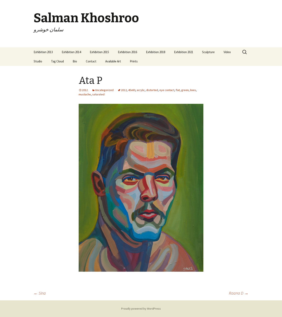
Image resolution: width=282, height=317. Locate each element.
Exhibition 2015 (99, 52)
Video (227, 52)
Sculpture (208, 52)
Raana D (238, 293)
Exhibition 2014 (71, 52)
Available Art (113, 61)
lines (193, 90)
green (185, 90)
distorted (152, 90)
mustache (85, 94)
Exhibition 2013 (43, 52)
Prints (134, 61)
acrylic (141, 90)
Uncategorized (104, 90)
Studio (38, 61)
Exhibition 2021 (183, 52)
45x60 (131, 90)
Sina (40, 293)
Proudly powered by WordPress (141, 308)
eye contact (166, 90)
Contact (91, 61)
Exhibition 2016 (127, 52)
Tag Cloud (57, 61)
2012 (124, 90)
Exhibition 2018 (155, 52)
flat (178, 90)
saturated (98, 94)
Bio (75, 61)
